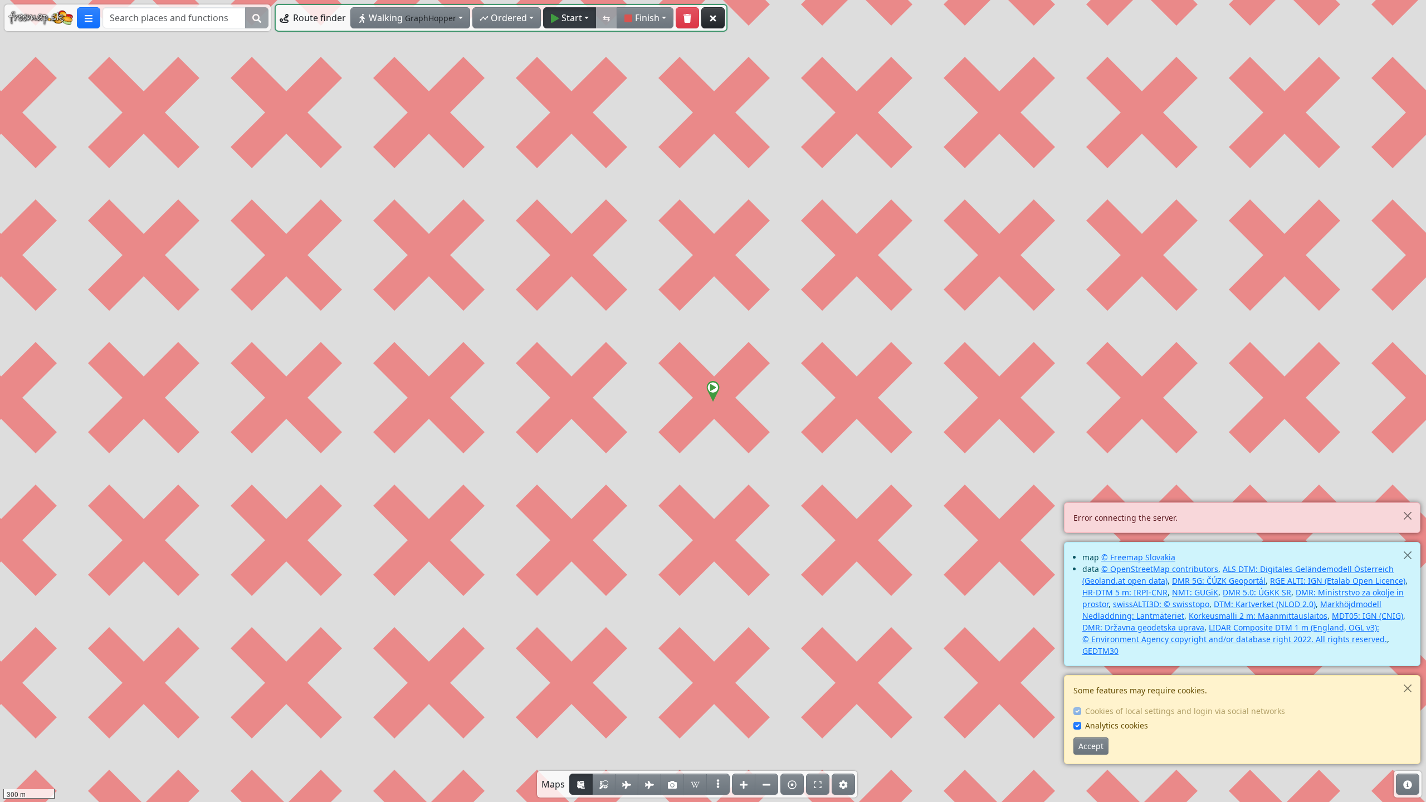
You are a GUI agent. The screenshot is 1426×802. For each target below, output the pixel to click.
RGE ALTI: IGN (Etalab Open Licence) (1337, 580)
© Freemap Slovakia (1138, 557)
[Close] (1407, 515)
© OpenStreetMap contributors (1159, 569)
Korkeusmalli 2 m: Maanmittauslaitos (1258, 615)
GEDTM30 (1100, 650)
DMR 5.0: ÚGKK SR (1257, 592)
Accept (1090, 746)
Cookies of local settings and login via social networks (1185, 711)
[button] (713, 391)
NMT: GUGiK (1195, 592)
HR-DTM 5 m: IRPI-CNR (1125, 592)
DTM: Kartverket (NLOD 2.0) (1265, 604)
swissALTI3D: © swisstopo (1161, 604)
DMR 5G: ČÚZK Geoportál (1219, 580)
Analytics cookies (1116, 725)
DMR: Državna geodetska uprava (1143, 627)
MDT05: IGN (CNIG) (1367, 615)
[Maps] (718, 784)
